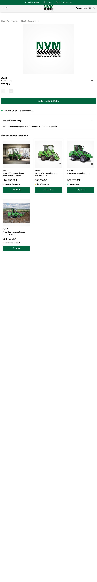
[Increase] (11, 91)
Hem (3, 21)
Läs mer (16, 190)
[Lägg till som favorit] (92, 80)
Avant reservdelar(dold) (16, 21)
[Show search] (6, 8)
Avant (4, 78)
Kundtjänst (83, 8)
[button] (94, 8)
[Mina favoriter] (90, 8)
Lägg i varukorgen (48, 101)
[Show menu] (2, 8)
